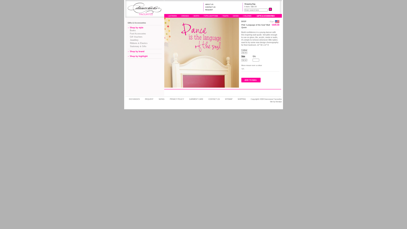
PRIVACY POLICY (177, 99)
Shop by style (136, 27)
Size (243, 56)
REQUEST (149, 99)
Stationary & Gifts (137, 46)
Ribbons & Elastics (138, 43)
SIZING (162, 99)
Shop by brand (137, 51)
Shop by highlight (139, 56)
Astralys (279, 102)
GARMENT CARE (196, 99)
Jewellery (133, 40)
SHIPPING (242, 99)
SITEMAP (228, 99)
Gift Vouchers (135, 37)
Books (132, 30)
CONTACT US (214, 99)
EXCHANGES (134, 99)
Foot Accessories (137, 33)
